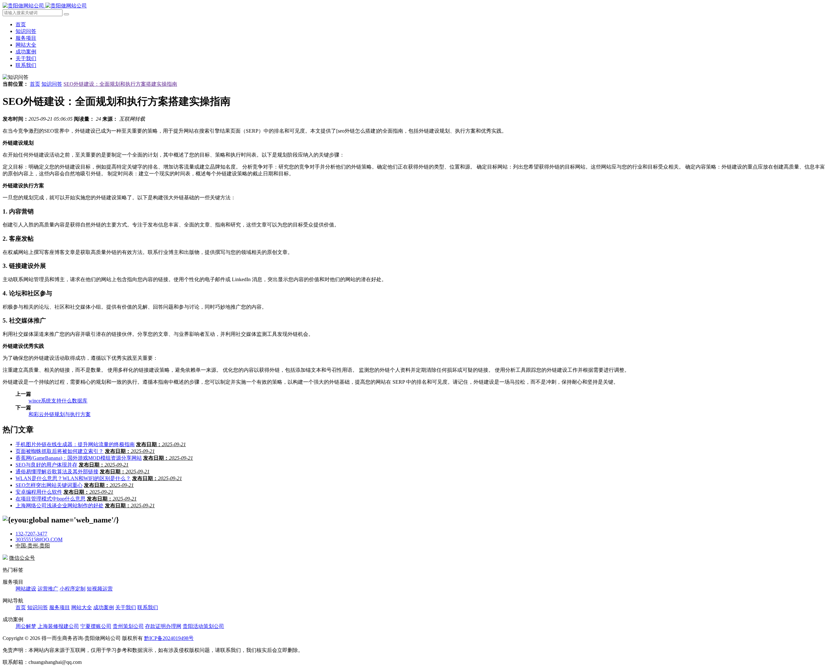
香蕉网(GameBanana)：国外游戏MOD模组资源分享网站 (79, 458)
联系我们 (26, 65)
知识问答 (26, 31)
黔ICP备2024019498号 (169, 638)
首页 (21, 24)
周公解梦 (26, 626)
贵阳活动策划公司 (203, 626)
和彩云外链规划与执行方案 (59, 414)
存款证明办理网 (163, 626)
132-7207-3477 (31, 533)
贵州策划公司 (128, 626)
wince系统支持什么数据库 (57, 400)
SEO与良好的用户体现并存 (46, 465)
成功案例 (26, 51)
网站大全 (26, 45)
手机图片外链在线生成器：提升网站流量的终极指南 (75, 444)
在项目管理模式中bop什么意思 (50, 498)
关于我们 (26, 58)
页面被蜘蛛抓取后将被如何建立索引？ (60, 451)
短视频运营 (100, 588)
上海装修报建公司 (58, 626)
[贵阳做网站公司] (45, 5)
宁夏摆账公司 (95, 626)
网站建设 (26, 588)
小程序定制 (72, 588)
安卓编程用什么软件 (39, 492)
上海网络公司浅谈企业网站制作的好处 (60, 505)
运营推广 (48, 588)
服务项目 (26, 38)
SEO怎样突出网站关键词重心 (49, 485)
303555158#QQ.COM (39, 539)
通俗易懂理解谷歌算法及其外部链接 (57, 471)
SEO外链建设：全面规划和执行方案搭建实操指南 (120, 84)
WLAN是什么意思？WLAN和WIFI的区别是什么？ (73, 478)
